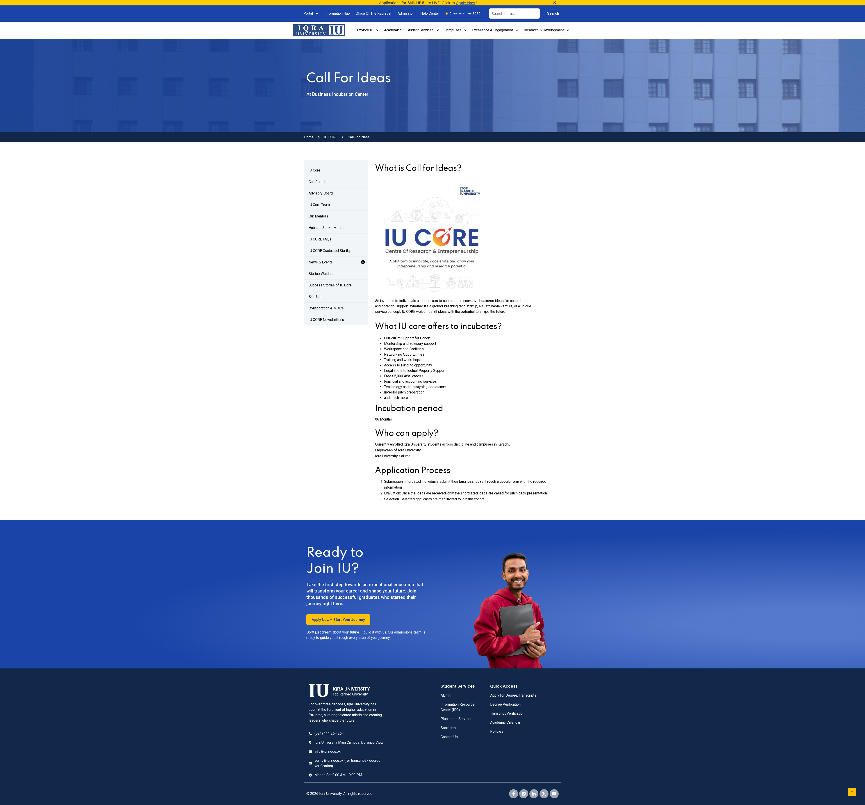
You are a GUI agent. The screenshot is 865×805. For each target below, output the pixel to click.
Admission (406, 13)
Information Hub (337, 13)
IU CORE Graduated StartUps (331, 251)
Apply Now (465, 2)
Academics (393, 30)
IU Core (314, 170)
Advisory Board (321, 193)
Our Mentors (318, 216)
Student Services (420, 30)
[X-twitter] (544, 793)
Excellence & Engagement (492, 30)
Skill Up (315, 297)
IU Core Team (319, 205)
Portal (308, 13)
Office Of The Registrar (374, 13)
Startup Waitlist (321, 274)
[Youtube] (554, 793)
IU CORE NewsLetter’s (326, 320)
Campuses (452, 30)
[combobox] (514, 13)
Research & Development (544, 30)
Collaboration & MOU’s (326, 308)
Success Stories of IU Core (330, 285)
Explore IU (365, 30)
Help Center (429, 13)
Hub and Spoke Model (326, 228)
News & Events (321, 262)
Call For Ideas (319, 182)
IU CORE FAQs (320, 239)
